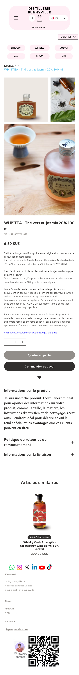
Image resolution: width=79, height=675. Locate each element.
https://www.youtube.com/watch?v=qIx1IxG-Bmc (30, 332)
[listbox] (68, 37)
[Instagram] (19, 567)
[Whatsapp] (12, 567)
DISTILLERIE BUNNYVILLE (39, 10)
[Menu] (16, 18)
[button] (39, 18)
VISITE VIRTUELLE (13, 621)
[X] (27, 567)
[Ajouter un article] (22, 342)
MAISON (9, 608)
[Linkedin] (34, 567)
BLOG (8, 617)
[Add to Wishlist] (39, 377)
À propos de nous (17, 629)
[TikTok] (49, 567)
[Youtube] (42, 567)
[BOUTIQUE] (17, 613)
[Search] (32, 18)
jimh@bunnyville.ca (15, 581)
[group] (39, 524)
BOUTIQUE (8, 613)
